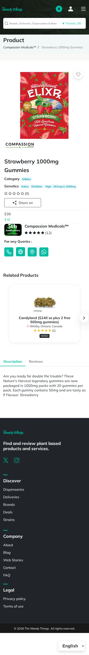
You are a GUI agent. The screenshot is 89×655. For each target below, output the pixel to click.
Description (12, 361)
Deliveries (11, 497)
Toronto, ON (72, 23)
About (8, 545)
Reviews (36, 361)
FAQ (6, 575)
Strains (9, 519)
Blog (7, 552)
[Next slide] (84, 317)
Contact (9, 567)
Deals (8, 512)
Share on (26, 203)
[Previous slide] (5, 317)
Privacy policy (14, 598)
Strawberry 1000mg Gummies (62, 47)
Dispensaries (13, 489)
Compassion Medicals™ (19, 47)
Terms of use (13, 606)
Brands (9, 504)
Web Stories (13, 560)
